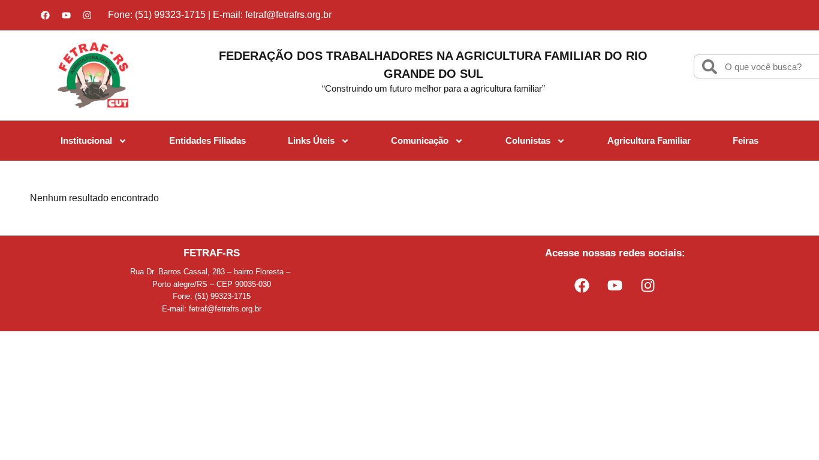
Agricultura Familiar (649, 140)
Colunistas (527, 140)
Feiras (745, 140)
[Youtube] (66, 15)
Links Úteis (311, 140)
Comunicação (419, 140)
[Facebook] (45, 15)
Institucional (86, 140)
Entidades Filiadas (207, 140)
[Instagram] (87, 15)
